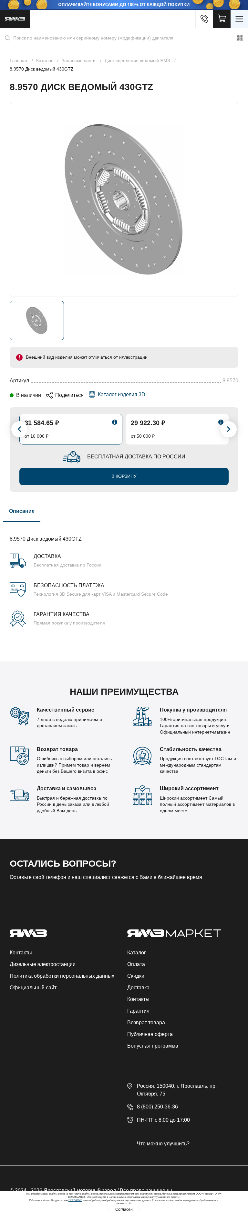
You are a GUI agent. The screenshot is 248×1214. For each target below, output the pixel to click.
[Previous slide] (19, 429)
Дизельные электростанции (43, 964)
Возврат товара (146, 1022)
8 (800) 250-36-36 (157, 1106)
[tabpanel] (124, 574)
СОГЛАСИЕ (75, 1200)
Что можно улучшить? (163, 1143)
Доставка (138, 987)
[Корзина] (222, 19)
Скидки (135, 976)
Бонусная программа (152, 1046)
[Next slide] (229, 429)
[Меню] (239, 19)
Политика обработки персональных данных (62, 976)
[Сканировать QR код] (240, 38)
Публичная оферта (150, 1034)
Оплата (136, 964)
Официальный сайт (33, 987)
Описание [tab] (22, 511)
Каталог (136, 952)
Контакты (21, 952)
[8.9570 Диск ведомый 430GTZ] (124, 199)
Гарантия (138, 1011)
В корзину (124, 476)
